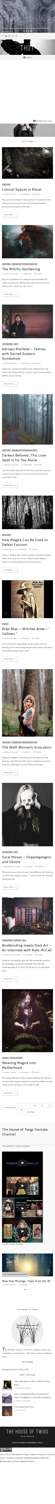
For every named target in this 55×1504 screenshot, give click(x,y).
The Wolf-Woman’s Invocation (26, 747)
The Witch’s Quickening (21, 269)
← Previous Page (10, 1107)
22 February (25, 194)
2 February (25, 638)
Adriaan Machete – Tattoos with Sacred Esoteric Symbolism (24, 354)
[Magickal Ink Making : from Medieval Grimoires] (22, 1163)
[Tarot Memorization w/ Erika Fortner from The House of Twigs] (22, 1231)
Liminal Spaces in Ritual (22, 189)
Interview (7, 344)
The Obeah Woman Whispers (15, 1274)
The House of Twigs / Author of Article (28, 1454)
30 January (28, 866)
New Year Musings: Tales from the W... (27, 1281)
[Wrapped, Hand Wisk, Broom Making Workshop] (22, 1185)
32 (49, 1105)
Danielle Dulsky (11, 274)
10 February (27, 465)
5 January (24, 1285)
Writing (6, 184)
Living (6, 1058)
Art (16, 344)
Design (17, 940)
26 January (24, 1072)
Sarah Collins (10, 194)
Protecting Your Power (24, 1407)
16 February (25, 363)
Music (5, 624)
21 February (27, 274)
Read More (10, 215)
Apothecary (16, 1058)
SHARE (37, 194)
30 (35, 1105)
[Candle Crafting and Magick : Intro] (22, 1208)
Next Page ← (31, 1112)
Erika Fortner (10, 363)
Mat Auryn (20, 1410)
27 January (28, 955)
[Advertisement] (27, 90)
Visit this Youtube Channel (12, 1244)
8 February (22, 549)
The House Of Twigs (27, 1432)
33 (21, 1110)
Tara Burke (9, 549)
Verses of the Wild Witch (24, 264)
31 (42, 1105)
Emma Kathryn (10, 1285)
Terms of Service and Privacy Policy (27, 1443)
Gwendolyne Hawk (12, 866)
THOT (27, 48)
